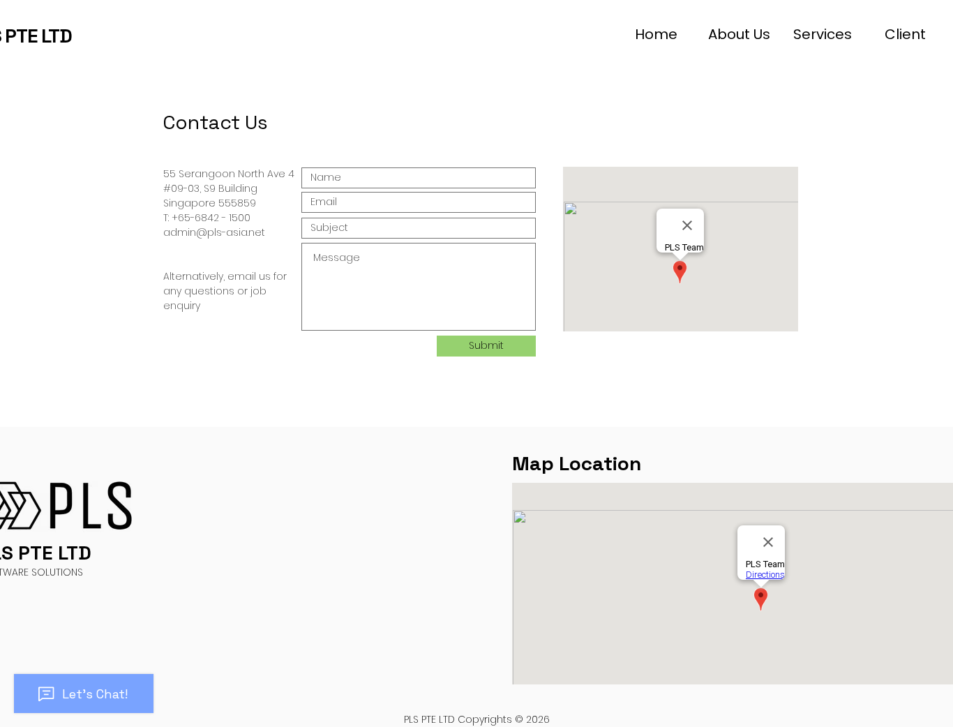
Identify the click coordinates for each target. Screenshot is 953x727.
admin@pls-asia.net (214, 232)
